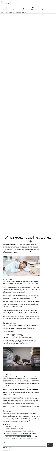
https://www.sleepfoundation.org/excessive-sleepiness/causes (19, 431)
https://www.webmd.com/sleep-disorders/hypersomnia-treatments (20, 438)
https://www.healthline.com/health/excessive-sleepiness (18, 435)
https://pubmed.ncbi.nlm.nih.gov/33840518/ (14, 428)
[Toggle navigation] (5, 8)
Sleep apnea (33, 295)
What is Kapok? (6, 450)
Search (4, 442)
